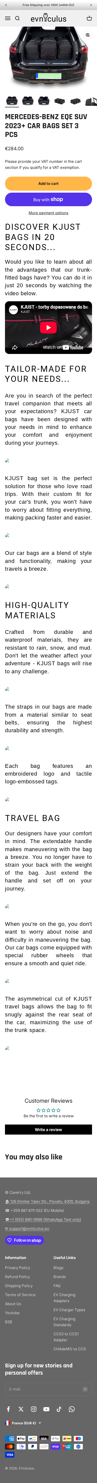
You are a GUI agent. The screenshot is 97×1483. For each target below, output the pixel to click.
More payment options (48, 212)
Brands (59, 1276)
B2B (8, 1321)
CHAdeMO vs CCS (69, 1349)
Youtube (12, 1312)
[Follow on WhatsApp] (71, 1409)
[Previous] (6, 5)
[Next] (91, 5)
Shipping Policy (19, 1285)
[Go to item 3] (44, 102)
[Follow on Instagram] (33, 1409)
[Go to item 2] (28, 102)
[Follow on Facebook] (8, 1409)
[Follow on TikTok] (59, 1409)
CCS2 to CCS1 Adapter (66, 1336)
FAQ (56, 1285)
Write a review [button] (48, 1129)
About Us (13, 1303)
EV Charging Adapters (64, 1297)
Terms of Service (20, 1294)
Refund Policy (17, 1276)
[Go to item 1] (12, 102)
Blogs (58, 1267)
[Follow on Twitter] (21, 1409)
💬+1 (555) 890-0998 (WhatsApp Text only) (43, 1219)
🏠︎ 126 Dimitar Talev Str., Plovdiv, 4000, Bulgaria (47, 1201)
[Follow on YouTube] (46, 1409)
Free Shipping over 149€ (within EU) (48, 5)
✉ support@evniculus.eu (27, 1228)
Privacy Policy (17, 1267)
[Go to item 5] (76, 102)
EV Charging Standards (64, 1321)
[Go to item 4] (60, 102)
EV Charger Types (69, 1309)
